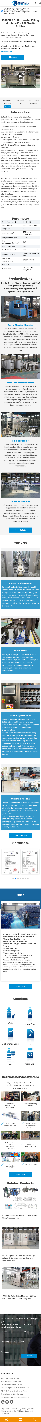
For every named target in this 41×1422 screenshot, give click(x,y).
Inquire (14, 57)
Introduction (7, 100)
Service (7, 107)
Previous (3, 76)
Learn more (20, 986)
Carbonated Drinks (11, 1044)
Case (20, 104)
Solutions (33, 104)
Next (35, 76)
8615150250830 (17, 1384)
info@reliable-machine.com (17, 1388)
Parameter (20, 100)
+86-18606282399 (12, 1378)
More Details (20, 530)
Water (11, 1023)
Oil (30, 1044)
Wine (10, 1064)
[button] (12, 878)
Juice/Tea (30, 1024)
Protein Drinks (30, 1064)
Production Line (33, 100)
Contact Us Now (20, 835)
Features (7, 104)
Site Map (5, 1413)
